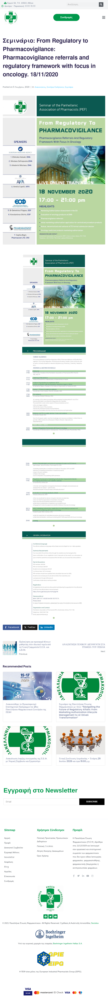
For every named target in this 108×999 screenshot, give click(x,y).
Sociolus (95, 923)
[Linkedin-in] (83, 876)
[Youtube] (88, 876)
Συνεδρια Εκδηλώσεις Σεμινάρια (60, 87)
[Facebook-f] (74, 876)
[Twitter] (78, 876)
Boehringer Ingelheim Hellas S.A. (68, 943)
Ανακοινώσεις (40, 87)
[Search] (101, 4)
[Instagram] (92, 876)
